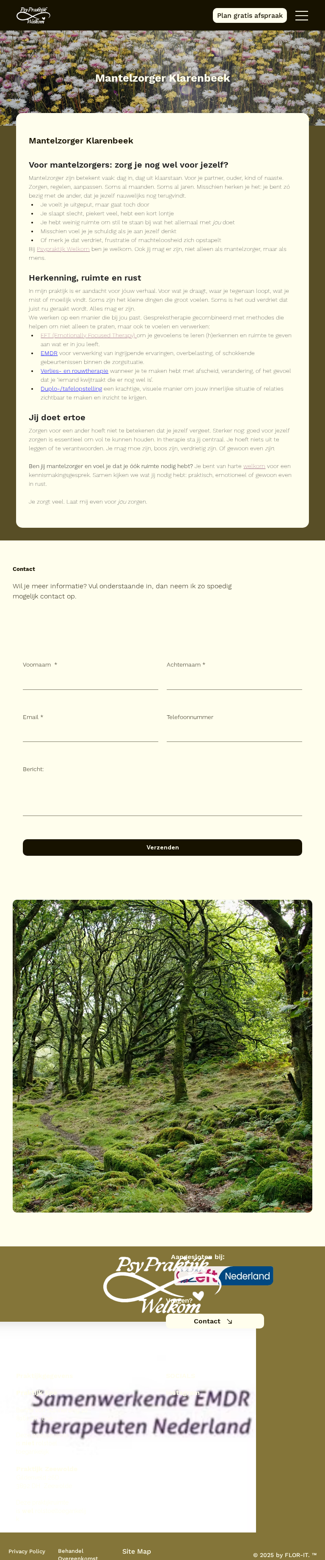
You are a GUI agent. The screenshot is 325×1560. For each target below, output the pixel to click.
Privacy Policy (26, 1551)
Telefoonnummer (190, 717)
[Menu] (302, 15)
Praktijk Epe (36, 1393)
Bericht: (33, 769)
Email (33, 717)
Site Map (136, 1551)
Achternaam (186, 664)
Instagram (183, 1393)
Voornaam (40, 664)
